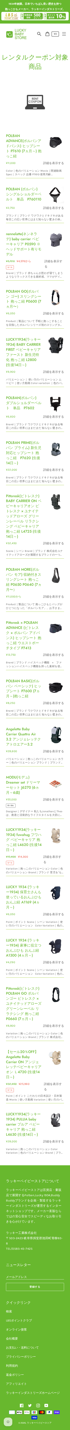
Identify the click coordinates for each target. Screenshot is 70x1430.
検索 (9, 1311)
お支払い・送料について (22, 1347)
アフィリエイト (16, 1384)
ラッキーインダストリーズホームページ (33, 1393)
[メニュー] (64, 34)
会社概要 (12, 1338)
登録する (35, 1286)
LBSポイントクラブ (19, 1320)
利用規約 (12, 1365)
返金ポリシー (15, 1374)
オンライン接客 (16, 1329)
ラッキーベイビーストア (39, 1423)
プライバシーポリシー (21, 1356)
